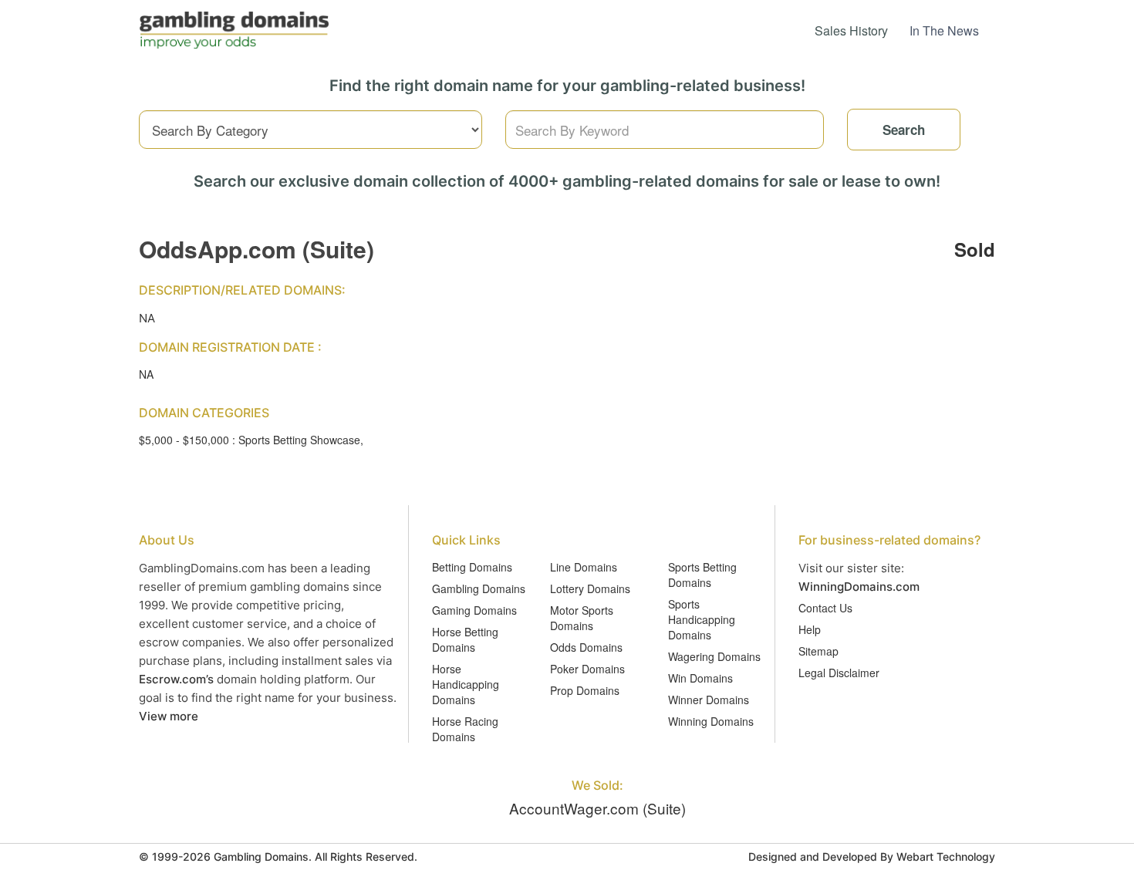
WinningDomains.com (859, 586)
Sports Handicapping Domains (701, 619)
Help (809, 629)
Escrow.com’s (176, 679)
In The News (944, 30)
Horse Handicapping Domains (465, 684)
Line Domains (583, 567)
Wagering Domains (714, 656)
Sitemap (818, 651)
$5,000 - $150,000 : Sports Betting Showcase (249, 439)
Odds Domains (586, 647)
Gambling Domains (478, 588)
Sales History (851, 30)
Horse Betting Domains (465, 639)
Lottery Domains (590, 588)
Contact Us (825, 607)
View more (168, 716)
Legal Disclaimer (838, 672)
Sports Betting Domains (702, 574)
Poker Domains (587, 668)
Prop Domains (584, 690)
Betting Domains (472, 567)
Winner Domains (708, 699)
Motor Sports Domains (581, 617)
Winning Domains (711, 721)
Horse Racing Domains (465, 728)
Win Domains (700, 678)
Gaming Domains (474, 610)
